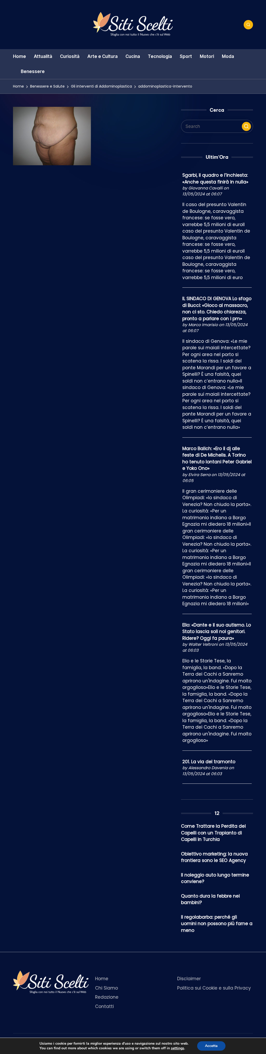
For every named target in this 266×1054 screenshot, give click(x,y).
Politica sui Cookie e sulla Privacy (214, 988)
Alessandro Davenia (208, 767)
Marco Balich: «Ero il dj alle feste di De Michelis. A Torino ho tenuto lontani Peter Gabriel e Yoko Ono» (217, 458)
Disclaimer (189, 979)
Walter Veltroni (203, 644)
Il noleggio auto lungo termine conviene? (215, 878)
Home (101, 979)
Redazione (106, 997)
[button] (246, 126)
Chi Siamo (106, 988)
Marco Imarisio (203, 324)
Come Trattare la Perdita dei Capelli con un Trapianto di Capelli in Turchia (213, 832)
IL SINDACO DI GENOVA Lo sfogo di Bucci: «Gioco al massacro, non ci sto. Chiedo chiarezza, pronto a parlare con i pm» (216, 308)
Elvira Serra (199, 474)
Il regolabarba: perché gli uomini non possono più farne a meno (216, 923)
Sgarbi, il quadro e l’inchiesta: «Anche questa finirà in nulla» (215, 178)
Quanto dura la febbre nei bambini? (210, 899)
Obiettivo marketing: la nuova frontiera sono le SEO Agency (214, 857)
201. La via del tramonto (208, 762)
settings (177, 1048)
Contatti (104, 1006)
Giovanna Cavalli (205, 188)
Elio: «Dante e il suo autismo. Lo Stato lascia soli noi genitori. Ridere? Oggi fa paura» (216, 631)
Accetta (211, 1045)
